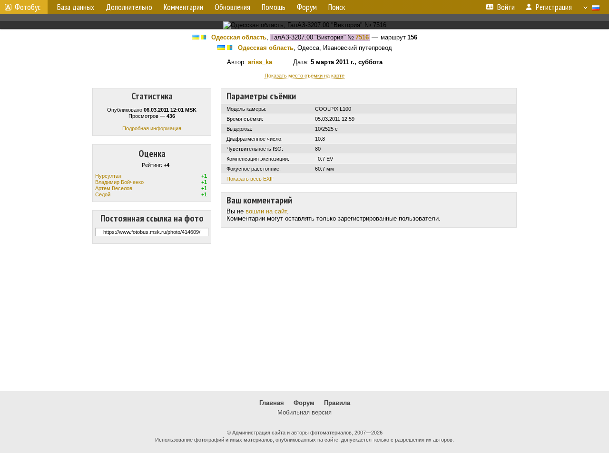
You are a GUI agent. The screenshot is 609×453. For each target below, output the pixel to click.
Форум (304, 402)
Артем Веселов (113, 188)
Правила (337, 402)
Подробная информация (151, 128)
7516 (362, 37)
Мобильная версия (304, 412)
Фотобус (27, 7)
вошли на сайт (266, 211)
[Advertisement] (304, 317)
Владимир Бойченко (119, 182)
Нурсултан (108, 176)
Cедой (102, 194)
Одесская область (238, 37)
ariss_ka (260, 62)
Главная (271, 402)
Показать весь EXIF (250, 179)
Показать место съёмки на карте (304, 75)
